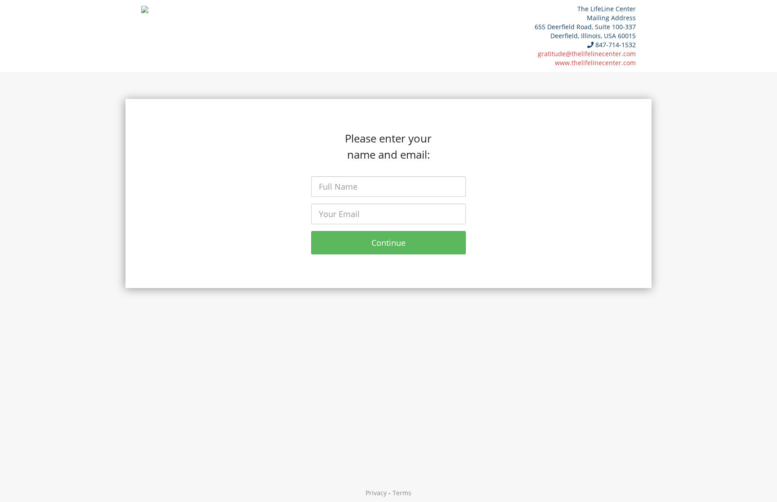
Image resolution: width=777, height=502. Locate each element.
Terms (402, 493)
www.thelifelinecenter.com (595, 62)
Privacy (376, 493)
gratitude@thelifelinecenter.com (587, 53)
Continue (388, 242)
